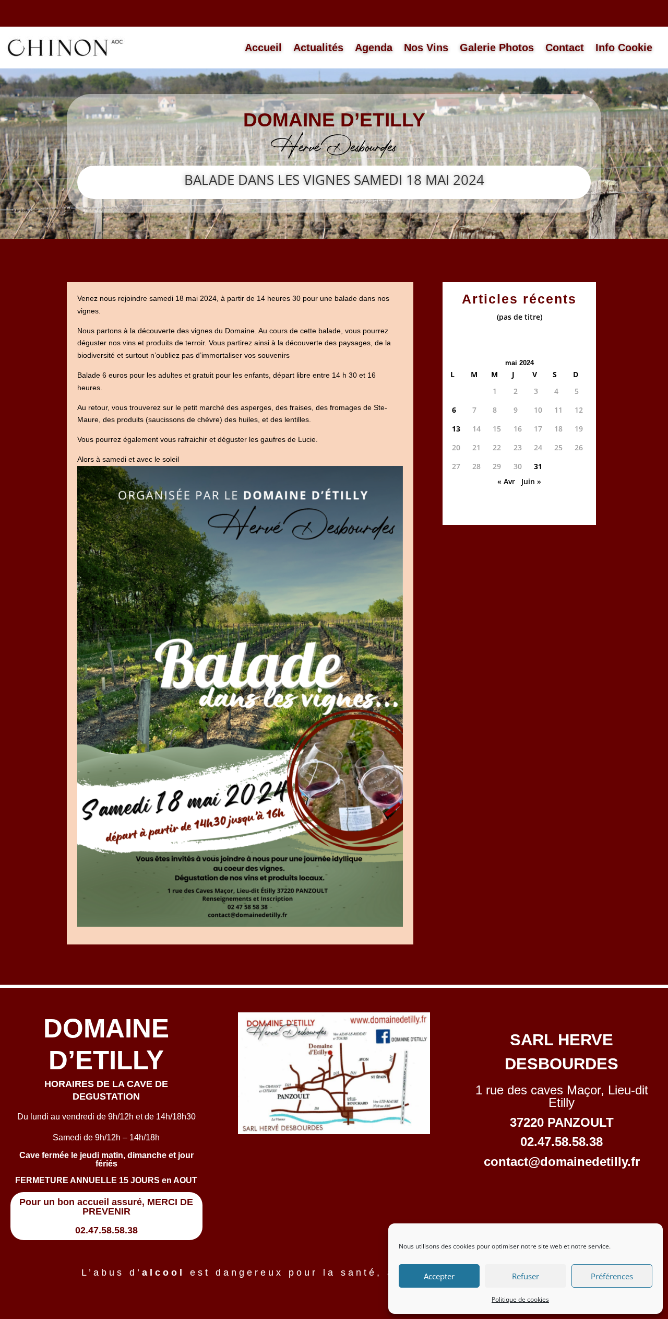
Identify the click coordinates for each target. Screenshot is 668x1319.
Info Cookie (623, 47)
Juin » (531, 481)
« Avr (506, 481)
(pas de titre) (519, 317)
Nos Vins (426, 47)
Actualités (318, 47)
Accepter (439, 1276)
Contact (564, 47)
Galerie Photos (497, 47)
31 (538, 466)
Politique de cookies (520, 1299)
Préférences (612, 1276)
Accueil (263, 47)
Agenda (373, 47)
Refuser (525, 1276)
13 (456, 429)
